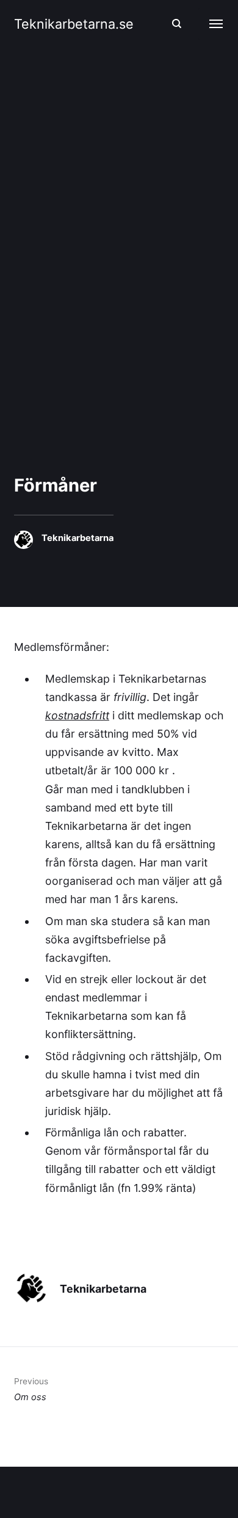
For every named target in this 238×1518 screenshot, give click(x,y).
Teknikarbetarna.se (74, 24)
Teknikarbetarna (77, 537)
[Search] (176, 23)
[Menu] (216, 24)
